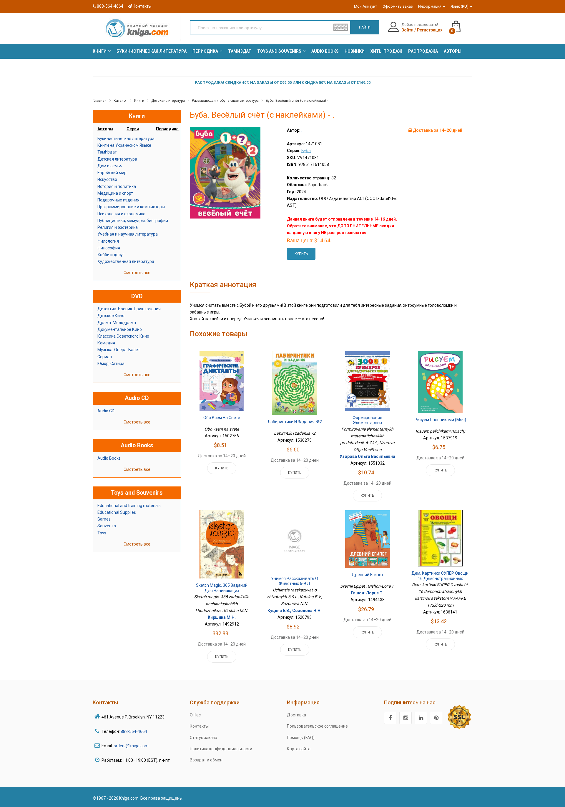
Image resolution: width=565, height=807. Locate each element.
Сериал (104, 356)
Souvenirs (106, 525)
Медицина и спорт (115, 193)
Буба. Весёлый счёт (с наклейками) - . (298, 101)
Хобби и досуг (110, 254)
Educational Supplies (116, 512)
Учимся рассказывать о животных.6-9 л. (294, 581)
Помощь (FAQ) (301, 737)
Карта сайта (298, 748)
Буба (306, 150)
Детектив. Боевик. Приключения (129, 308)
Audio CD (105, 410)
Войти (407, 30)
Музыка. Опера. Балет (118, 349)
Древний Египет (367, 574)
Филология (108, 241)
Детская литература (168, 101)
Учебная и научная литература (127, 234)
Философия (108, 248)
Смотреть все (137, 272)
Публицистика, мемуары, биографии (132, 220)
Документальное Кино (119, 329)
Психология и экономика (121, 213)
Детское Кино (110, 315)
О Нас (195, 715)
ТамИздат (107, 152)
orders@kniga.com (131, 745)
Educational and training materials (129, 505)
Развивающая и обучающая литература (225, 101)
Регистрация (430, 30)
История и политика (116, 186)
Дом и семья (109, 166)
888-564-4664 (109, 6)
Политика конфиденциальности (221, 748)
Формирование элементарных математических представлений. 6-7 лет (367, 425)
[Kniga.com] (137, 28)
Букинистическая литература (125, 138)
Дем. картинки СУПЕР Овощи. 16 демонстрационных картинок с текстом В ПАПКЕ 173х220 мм (440, 581)
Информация (430, 6)
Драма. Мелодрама (116, 322)
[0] (461, 23)
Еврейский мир (112, 172)
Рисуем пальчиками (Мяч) (440, 419)
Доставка (296, 715)
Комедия (106, 343)
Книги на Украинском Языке (124, 145)
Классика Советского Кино (123, 336)
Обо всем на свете (221, 417)
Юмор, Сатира (110, 363)
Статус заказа (203, 737)
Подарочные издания (118, 200)
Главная (100, 101)
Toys (101, 533)
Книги (139, 101)
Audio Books (109, 458)
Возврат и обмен (206, 760)
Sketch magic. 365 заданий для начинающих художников (221, 590)
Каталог (120, 101)
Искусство (107, 179)
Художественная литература (125, 261)
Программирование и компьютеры (131, 206)
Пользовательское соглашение (317, 726)
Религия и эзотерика (117, 227)
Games (104, 519)
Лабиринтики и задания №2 (294, 421)
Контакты (142, 6)
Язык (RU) (460, 6)
